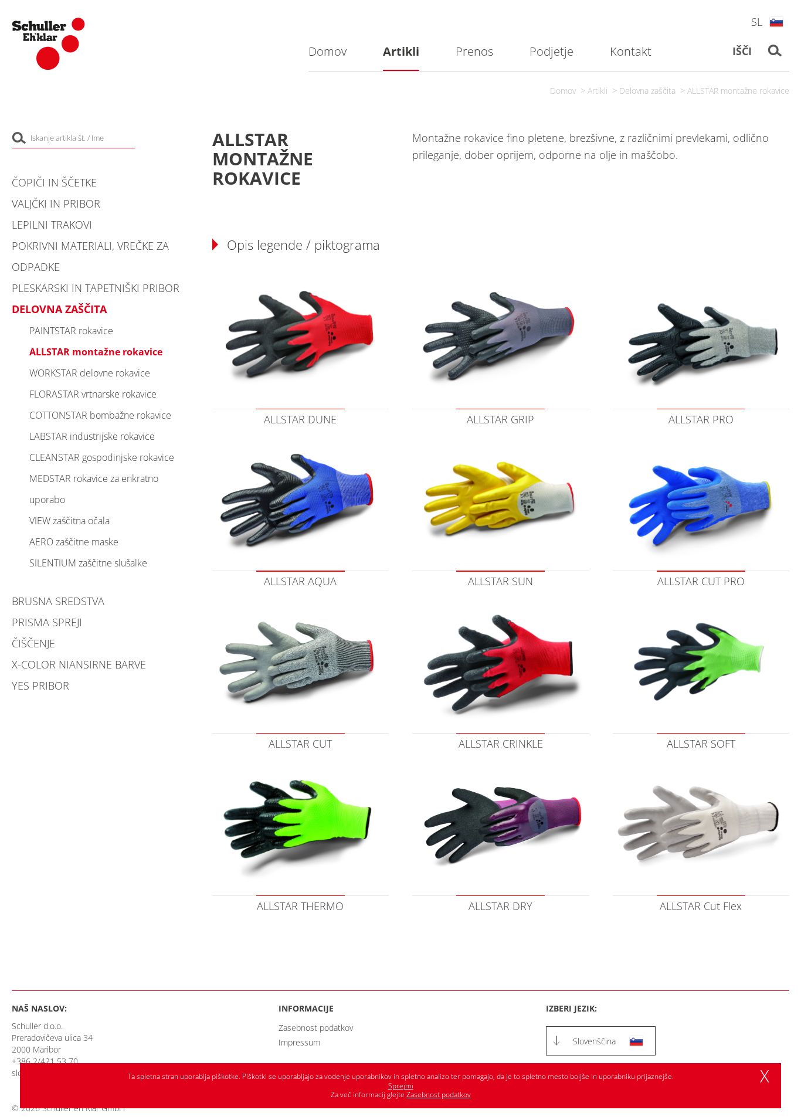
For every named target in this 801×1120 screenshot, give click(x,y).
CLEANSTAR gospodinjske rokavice (101, 457)
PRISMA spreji (47, 622)
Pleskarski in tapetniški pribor (95, 288)
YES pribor (40, 685)
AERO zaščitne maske (73, 541)
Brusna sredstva (58, 601)
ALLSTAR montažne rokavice (738, 90)
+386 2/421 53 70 (45, 1061)
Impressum (299, 1042)
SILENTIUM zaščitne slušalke (88, 562)
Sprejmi (400, 1086)
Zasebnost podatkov (316, 1027)
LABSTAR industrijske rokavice (92, 436)
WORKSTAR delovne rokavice (89, 372)
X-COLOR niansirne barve (79, 664)
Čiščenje (33, 643)
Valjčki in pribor (56, 203)
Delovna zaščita (647, 90)
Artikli (597, 90)
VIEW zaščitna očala (69, 520)
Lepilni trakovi (52, 225)
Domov (563, 90)
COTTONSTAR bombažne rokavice (100, 415)
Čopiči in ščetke (54, 182)
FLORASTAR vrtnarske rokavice (93, 394)
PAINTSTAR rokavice (71, 330)
